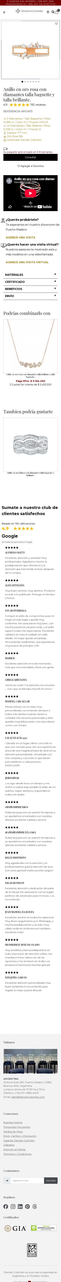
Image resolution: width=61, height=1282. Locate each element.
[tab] (30, 275)
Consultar (30, 157)
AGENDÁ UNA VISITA (20, 237)
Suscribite (50, 1180)
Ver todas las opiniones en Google (17, 542)
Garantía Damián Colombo (19, 1140)
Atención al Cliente (14, 1149)
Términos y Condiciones (17, 1154)
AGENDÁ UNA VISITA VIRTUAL (27, 262)
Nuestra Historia (12, 1122)
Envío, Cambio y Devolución (19, 1136)
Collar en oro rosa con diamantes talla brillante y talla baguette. (30, 375)
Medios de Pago (13, 1131)
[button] (30, 275)
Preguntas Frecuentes (16, 1127)
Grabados (8, 1144)
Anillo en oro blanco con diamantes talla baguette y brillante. (30, 474)
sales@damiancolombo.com (28, 1097)
